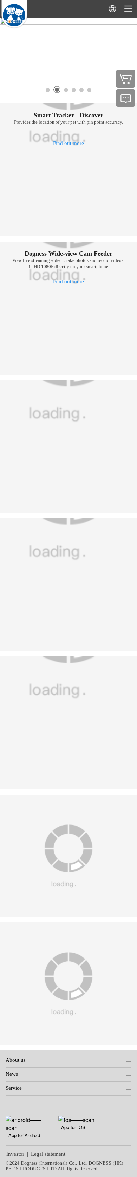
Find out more (68, 143)
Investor (15, 1154)
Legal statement (48, 1154)
